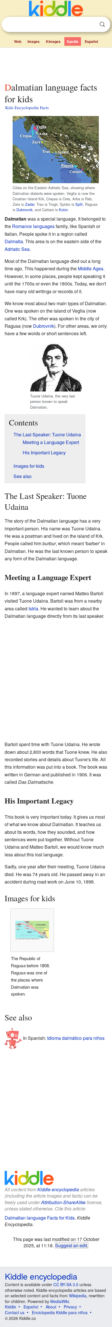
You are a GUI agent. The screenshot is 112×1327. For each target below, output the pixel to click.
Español (91, 41)
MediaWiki (59, 1301)
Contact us (14, 1312)
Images (34, 41)
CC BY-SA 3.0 (65, 1284)
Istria (33, 608)
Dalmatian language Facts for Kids (40, 1217)
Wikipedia (77, 1295)
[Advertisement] (56, 63)
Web (17, 41)
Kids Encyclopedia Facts (27, 107)
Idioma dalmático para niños (76, 1037)
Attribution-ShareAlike (63, 1202)
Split (79, 204)
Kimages (53, 41)
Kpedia (72, 41)
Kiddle (10, 1307)
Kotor (63, 209)
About (51, 1307)
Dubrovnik (24, 209)
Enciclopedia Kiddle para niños (60, 1312)
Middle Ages (90, 268)
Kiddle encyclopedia (58, 1189)
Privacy (70, 1307)
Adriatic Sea (17, 249)
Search (102, 24)
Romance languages (33, 226)
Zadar (29, 204)
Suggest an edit (71, 1245)
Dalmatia (14, 241)
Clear (90, 24)
